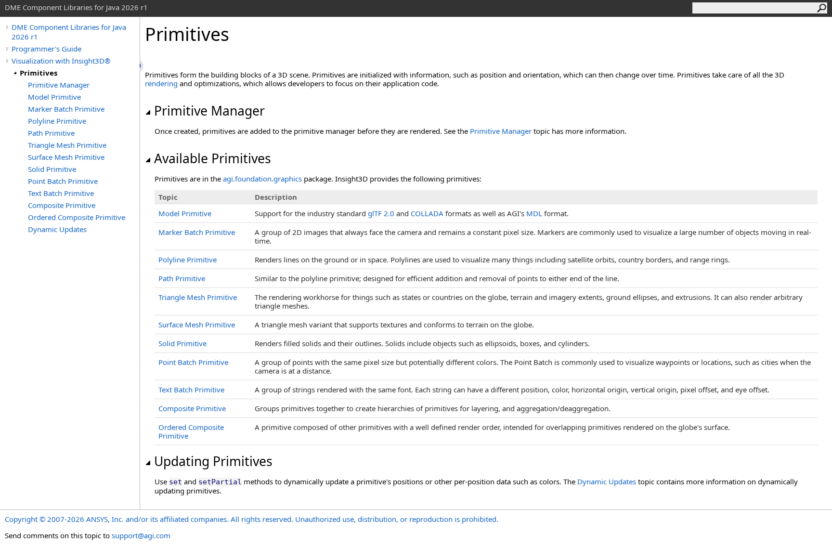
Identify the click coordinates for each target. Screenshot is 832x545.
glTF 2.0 (381, 213)
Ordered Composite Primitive (76, 217)
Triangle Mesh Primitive (67, 145)
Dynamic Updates (57, 229)
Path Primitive (51, 133)
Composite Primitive (61, 205)
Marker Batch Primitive (66, 109)
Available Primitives (212, 158)
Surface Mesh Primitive (66, 157)
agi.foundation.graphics (262, 178)
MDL (534, 213)
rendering (161, 83)
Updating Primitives (213, 461)
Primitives (38, 73)
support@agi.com (141, 535)
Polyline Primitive (57, 121)
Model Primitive (54, 97)
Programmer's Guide (46, 48)
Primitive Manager (59, 85)
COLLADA (427, 213)
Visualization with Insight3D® (61, 60)
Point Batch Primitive (63, 181)
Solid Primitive (52, 169)
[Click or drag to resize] (142, 65)
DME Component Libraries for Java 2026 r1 (69, 31)
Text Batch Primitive (61, 193)
